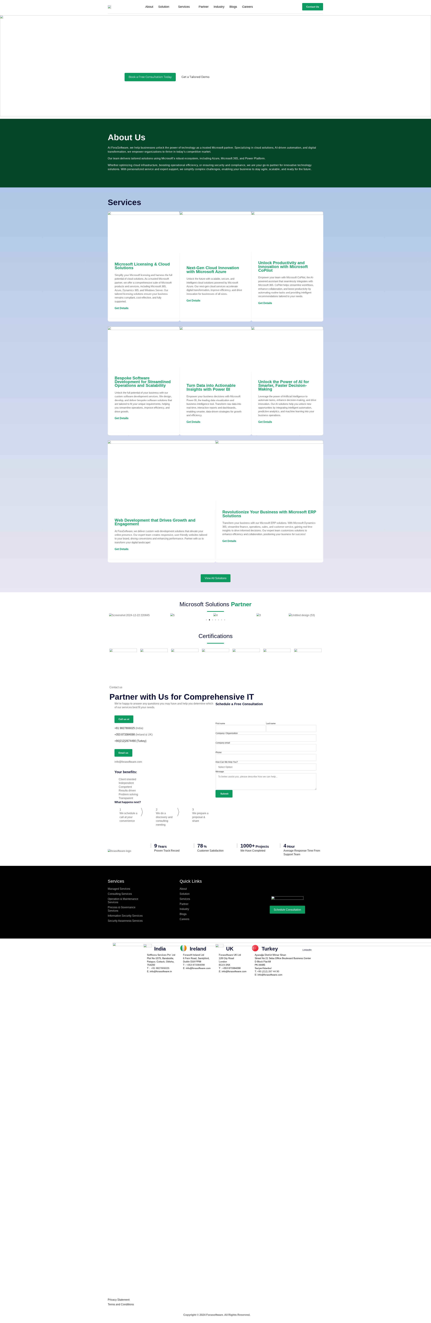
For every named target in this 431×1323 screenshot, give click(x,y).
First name (220, 723)
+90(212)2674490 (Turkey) (130, 740)
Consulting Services (120, 893)
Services (184, 6)
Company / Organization (227, 733)
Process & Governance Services (121, 909)
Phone (219, 752)
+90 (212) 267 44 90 (268, 971)
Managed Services (119, 888)
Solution (163, 6)
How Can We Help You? (227, 762)
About (149, 6)
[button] (3, 65)
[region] (215, 65)
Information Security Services (125, 915)
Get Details (121, 308)
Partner (204, 6)
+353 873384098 (196, 964)
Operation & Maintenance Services (123, 900)
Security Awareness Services (125, 920)
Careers (247, 6)
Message (220, 771)
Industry (219, 6)
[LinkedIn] (307, 945)
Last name (271, 723)
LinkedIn (307, 949)
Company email (223, 743)
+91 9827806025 (124, 728)
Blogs (233, 6)
